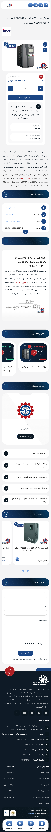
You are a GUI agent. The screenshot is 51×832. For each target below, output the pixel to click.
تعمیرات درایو (25, 178)
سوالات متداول (9, 784)
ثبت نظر (23, 653)
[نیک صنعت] (9, 5)
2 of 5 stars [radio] (32, 644)
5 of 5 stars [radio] (26, 644)
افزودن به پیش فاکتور (25, 97)
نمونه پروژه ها (44, 803)
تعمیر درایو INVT (20, 282)
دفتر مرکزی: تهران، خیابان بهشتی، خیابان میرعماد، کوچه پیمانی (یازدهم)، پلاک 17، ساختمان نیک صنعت (24, 728)
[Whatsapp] (46, 713)
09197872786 (29, 749)
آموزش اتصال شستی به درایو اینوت (33, 366)
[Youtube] (24, 713)
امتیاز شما (40, 644)
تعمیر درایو (45, 772)
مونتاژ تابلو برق (44, 778)
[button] (28, 571)
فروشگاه (11, 791)
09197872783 (35, 138)
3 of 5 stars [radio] (30, 644)
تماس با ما (10, 772)
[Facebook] (32, 713)
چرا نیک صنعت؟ (9, 778)
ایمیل (44, 606)
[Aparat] (17, 713)
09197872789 (28, 754)
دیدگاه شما (43, 620)
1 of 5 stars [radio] (34, 644)
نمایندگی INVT (43, 791)
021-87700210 (34, 128)
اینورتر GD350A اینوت (12, 221)
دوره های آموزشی (8, 797)
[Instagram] (39, 713)
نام (45, 593)
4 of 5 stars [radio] (28, 644)
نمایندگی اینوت (10, 207)
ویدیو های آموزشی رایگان (40, 797)
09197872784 (26, 760)
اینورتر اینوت (9, 214)
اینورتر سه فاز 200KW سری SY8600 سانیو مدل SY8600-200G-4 (31, 549)
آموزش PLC (45, 784)
